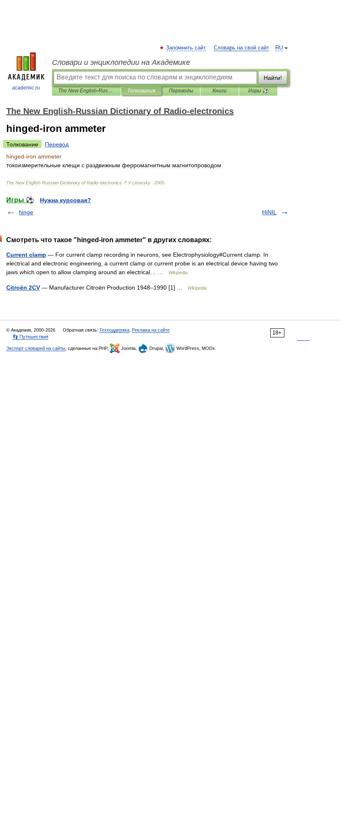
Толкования (141, 91)
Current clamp (26, 254)
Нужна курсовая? (65, 200)
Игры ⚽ (258, 91)
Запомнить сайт (186, 48)
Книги (220, 91)
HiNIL (269, 212)
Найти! (273, 77)
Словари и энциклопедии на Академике (121, 62)
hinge (26, 212)
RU (279, 48)
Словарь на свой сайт (241, 48)
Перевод (57, 144)
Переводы (181, 91)
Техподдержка (114, 329)
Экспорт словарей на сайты (35, 348)
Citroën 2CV (23, 287)
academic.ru (26, 88)
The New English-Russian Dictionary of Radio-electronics (86, 91)
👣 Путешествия (30, 336)
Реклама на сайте (151, 329)
